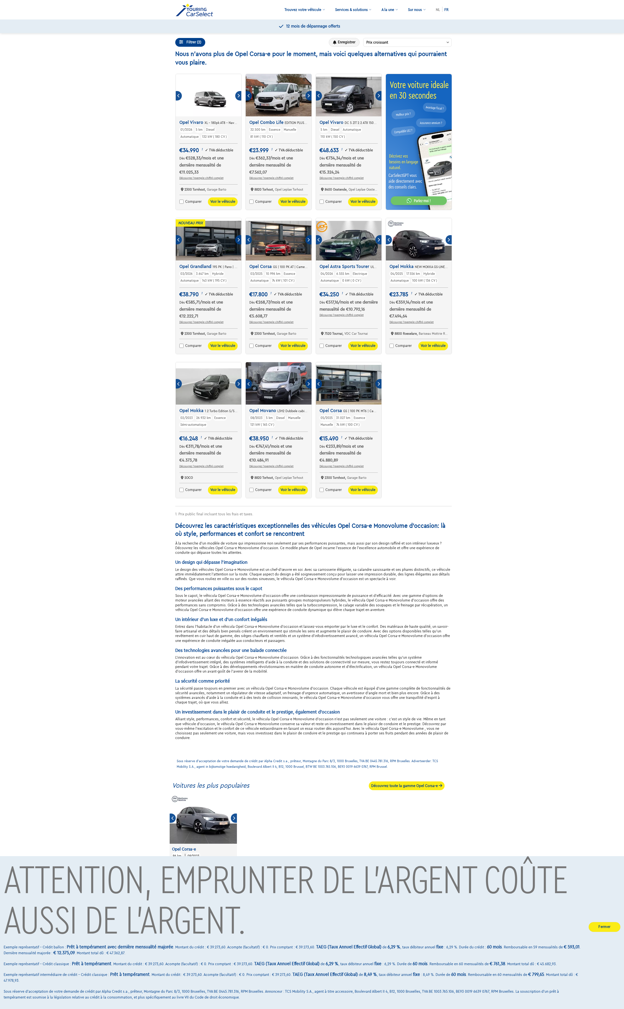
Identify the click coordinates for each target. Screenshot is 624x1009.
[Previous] (179, 96)
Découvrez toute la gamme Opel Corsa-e (405, 786)
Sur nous (415, 10)
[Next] (238, 96)
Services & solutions (351, 10)
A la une (387, 10)
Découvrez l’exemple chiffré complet (201, 177)
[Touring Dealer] (196, 9)
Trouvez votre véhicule (302, 10)
